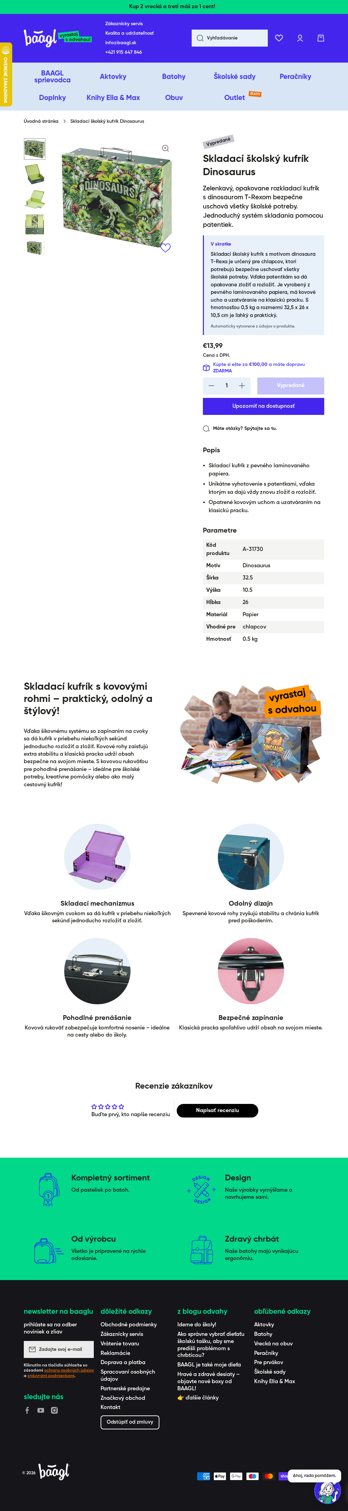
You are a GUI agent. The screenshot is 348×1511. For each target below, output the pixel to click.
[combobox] (230, 38)
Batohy (263, 1334)
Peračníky (266, 1353)
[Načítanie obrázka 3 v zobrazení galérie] (35, 199)
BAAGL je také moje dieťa (209, 1365)
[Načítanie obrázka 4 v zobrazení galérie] (35, 224)
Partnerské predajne (125, 1389)
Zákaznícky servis (122, 1334)
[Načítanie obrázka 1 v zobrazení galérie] (35, 149)
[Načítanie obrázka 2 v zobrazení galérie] (35, 174)
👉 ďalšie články (198, 1398)
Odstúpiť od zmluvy (130, 1422)
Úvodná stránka (41, 121)
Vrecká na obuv (273, 1344)
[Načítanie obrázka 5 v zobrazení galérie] (35, 248)
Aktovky (264, 1325)
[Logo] (58, 38)
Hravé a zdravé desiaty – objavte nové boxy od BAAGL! (208, 1382)
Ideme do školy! (196, 1325)
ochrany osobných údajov (69, 1371)
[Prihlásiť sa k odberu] (85, 1349)
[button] (320, 38)
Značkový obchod (123, 1398)
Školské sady (269, 1372)
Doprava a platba (123, 1362)
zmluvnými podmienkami (51, 1376)
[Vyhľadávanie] (198, 38)
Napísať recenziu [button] (217, 1110)
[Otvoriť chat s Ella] (327, 1490)
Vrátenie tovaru (120, 1344)
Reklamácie (115, 1353)
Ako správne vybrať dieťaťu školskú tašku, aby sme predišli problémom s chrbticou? (210, 1345)
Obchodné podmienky (129, 1325)
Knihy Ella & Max (274, 1381)
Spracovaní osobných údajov (128, 1376)
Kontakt (110, 1407)
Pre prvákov (268, 1362)
